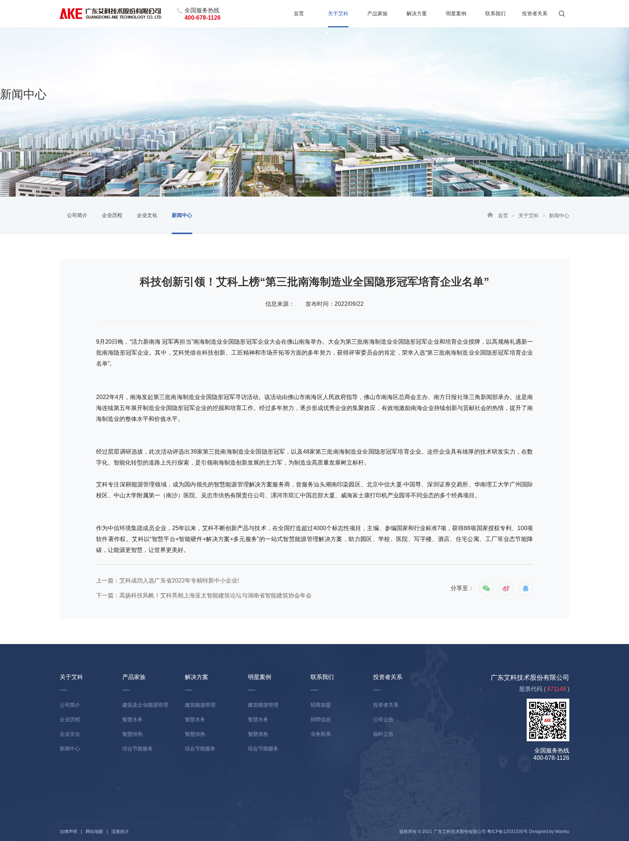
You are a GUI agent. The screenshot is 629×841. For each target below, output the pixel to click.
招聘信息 (320, 719)
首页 (299, 13)
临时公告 (383, 734)
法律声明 (68, 831)
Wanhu (562, 831)
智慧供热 (132, 734)
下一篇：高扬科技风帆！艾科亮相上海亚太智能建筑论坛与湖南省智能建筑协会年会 (204, 595)
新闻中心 (182, 215)
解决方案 (417, 13)
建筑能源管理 (200, 705)
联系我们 (495, 13)
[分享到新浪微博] (506, 588)
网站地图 (94, 831)
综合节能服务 (137, 748)
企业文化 (147, 215)
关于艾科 (338, 13)
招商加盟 (320, 705)
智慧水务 (132, 719)
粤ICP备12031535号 (507, 831)
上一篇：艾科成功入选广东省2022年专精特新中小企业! (167, 580)
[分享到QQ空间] (525, 588)
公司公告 (383, 719)
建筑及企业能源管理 (145, 705)
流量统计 (120, 831)
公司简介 (77, 215)
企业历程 (112, 215)
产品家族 (377, 13)
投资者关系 (534, 13)
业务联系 (320, 734)
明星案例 (456, 13)
